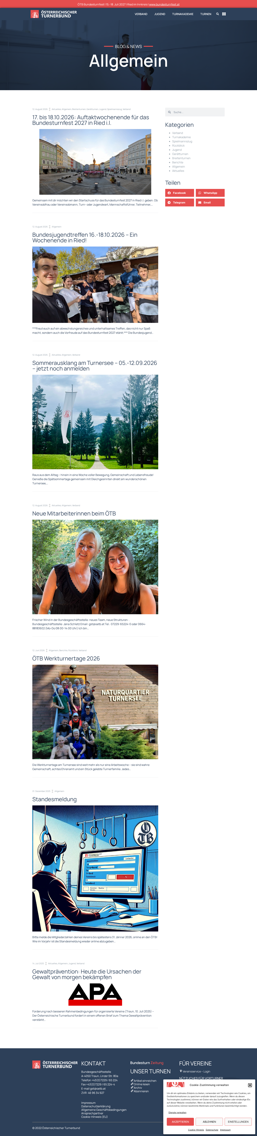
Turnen (205, 14)
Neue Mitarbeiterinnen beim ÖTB (74, 513)
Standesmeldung (54, 799)
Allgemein (66, 109)
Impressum (225, 1129)
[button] (250, 1085)
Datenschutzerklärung (95, 1106)
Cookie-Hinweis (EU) (94, 1116)
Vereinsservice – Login (196, 1071)
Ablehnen (209, 1122)
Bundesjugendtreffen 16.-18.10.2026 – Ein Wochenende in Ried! (84, 237)
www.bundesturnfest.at (164, 4)
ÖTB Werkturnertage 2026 (66, 658)
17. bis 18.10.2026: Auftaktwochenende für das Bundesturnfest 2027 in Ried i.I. (90, 120)
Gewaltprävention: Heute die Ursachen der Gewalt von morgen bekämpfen (86, 974)
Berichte (63, 650)
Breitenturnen (79, 109)
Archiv (138, 1087)
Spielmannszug (114, 109)
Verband (141, 14)
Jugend (159, 14)
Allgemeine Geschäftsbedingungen (104, 1109)
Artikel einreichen (145, 1080)
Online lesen (142, 1084)
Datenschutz (212, 1129)
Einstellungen (238, 1122)
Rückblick (73, 650)
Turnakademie (182, 14)
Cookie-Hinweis (196, 1129)
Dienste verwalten (177, 1112)
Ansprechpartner (92, 1113)
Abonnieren (141, 1091)
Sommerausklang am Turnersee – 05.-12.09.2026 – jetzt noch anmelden (94, 365)
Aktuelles (56, 109)
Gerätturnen (92, 109)
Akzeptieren (180, 1122)
